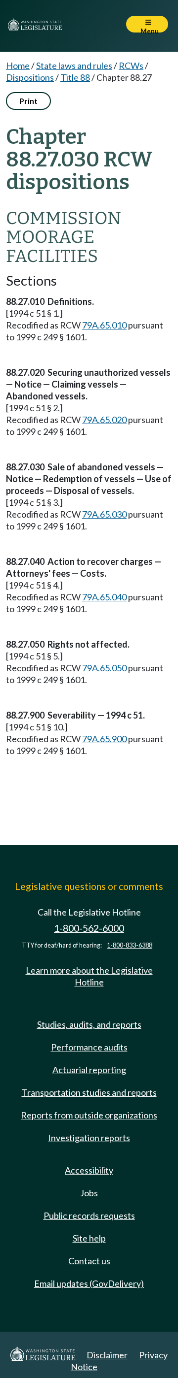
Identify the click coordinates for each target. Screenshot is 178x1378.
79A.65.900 (104, 738)
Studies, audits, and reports (89, 1024)
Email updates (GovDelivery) (89, 1283)
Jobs (89, 1192)
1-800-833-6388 (129, 945)
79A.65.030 (104, 514)
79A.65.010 (104, 325)
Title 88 (75, 77)
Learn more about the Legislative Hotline (89, 976)
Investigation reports (89, 1137)
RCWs (131, 65)
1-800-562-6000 (89, 928)
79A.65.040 (104, 596)
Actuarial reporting (89, 1069)
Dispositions (30, 77)
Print (28, 100)
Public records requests (89, 1215)
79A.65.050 (104, 667)
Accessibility (89, 1170)
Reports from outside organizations (89, 1115)
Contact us (89, 1260)
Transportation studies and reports (89, 1092)
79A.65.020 (104, 419)
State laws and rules (74, 65)
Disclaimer (107, 1354)
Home (18, 65)
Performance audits (89, 1047)
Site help (89, 1238)
